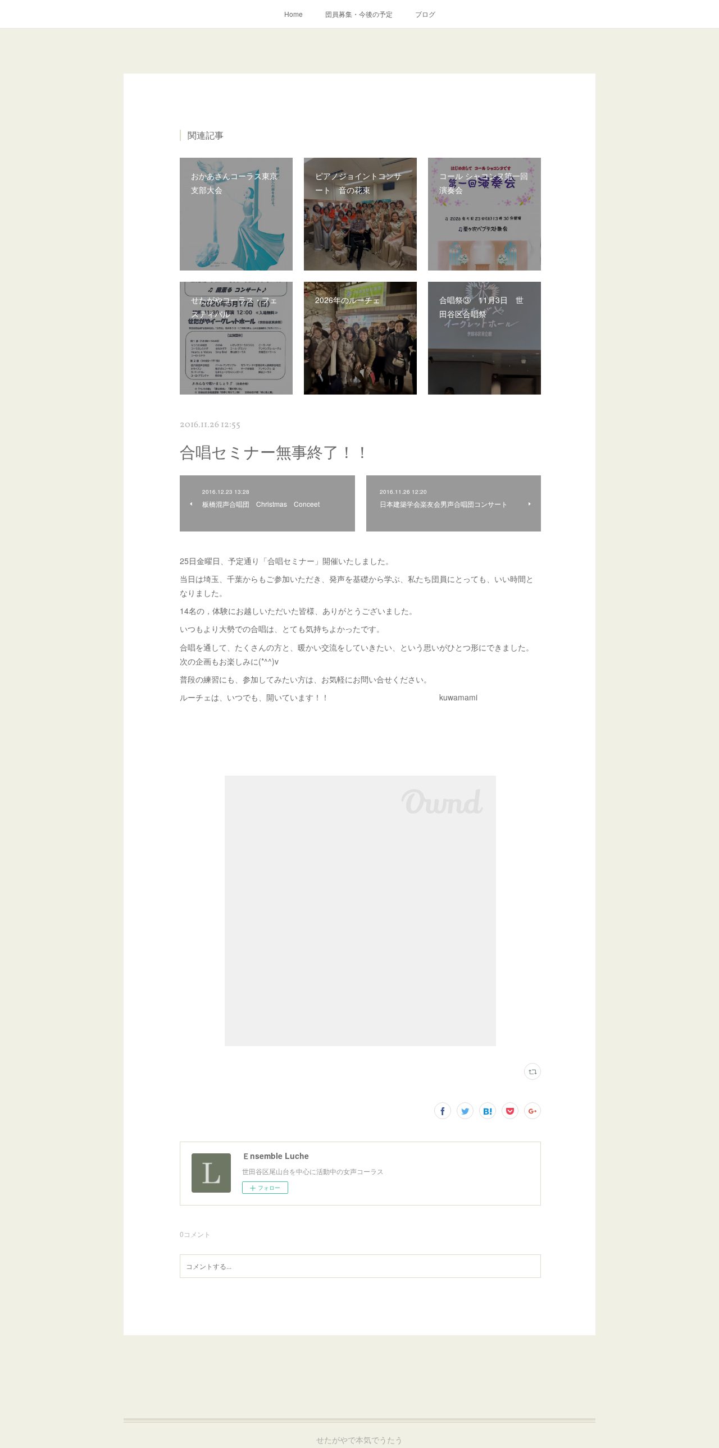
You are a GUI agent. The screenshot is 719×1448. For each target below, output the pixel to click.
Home (293, 14)
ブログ (425, 14)
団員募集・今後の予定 (359, 14)
